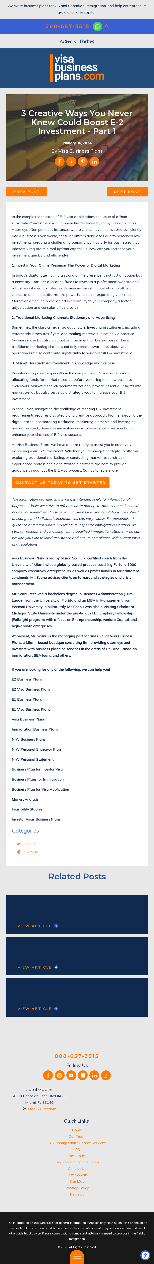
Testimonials (77, 1175)
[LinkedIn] (94, 1075)
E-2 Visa (31, 852)
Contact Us (77, 1168)
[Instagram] (60, 1075)
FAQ (77, 1149)
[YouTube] (71, 1075)
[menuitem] (77, 1130)
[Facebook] (48, 1075)
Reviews (77, 1194)
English (30, 843)
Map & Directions (42, 1109)
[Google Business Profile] (83, 1075)
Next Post (127, 191)
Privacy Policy (77, 1187)
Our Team (77, 1136)
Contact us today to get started (60, 482)
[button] (145, 1255)
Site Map (77, 1181)
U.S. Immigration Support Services (77, 1142)
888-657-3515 (67, 26)
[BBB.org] (106, 1075)
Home (77, 1130)
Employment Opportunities (77, 1162)
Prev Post (26, 191)
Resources (77, 1155)
